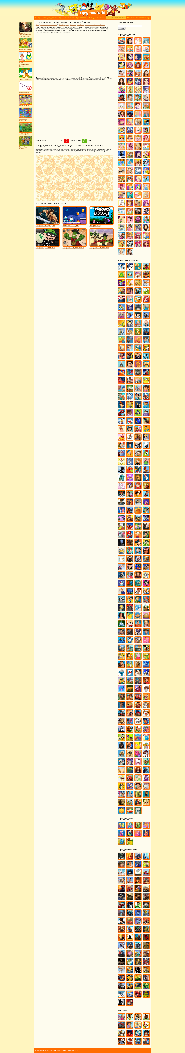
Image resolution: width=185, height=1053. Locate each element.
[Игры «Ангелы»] (138, 43)
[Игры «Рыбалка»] (130, 964)
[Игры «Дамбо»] (138, 391)
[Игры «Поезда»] (121, 956)
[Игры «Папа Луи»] (121, 173)
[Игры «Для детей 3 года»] (138, 827)
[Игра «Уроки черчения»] (25, 91)
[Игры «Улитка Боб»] (130, 732)
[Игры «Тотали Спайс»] (130, 715)
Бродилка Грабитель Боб (45, 248)
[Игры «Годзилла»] (121, 891)
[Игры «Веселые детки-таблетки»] (130, 68)
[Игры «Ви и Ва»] (138, 68)
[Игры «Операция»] (130, 165)
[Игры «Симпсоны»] (130, 667)
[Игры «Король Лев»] (146, 472)
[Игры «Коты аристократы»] (121, 488)
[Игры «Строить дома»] (130, 214)
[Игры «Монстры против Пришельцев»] (138, 561)
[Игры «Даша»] (146, 391)
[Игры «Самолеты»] (121, 972)
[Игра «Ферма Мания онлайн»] (25, 145)
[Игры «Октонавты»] (138, 585)
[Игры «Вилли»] (146, 875)
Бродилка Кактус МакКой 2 (73, 248)
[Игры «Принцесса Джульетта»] (138, 189)
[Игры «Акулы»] (146, 858)
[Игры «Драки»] (138, 899)
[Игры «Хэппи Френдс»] (121, 780)
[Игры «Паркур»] (121, 948)
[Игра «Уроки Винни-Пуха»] (25, 48)
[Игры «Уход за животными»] (121, 230)
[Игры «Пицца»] (121, 181)
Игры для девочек (50, 18)
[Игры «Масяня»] (138, 537)
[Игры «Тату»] (121, 222)
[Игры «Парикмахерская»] (130, 173)
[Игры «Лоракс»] (138, 512)
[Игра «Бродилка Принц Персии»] (47, 224)
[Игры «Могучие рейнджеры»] (146, 923)
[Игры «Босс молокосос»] (146, 326)
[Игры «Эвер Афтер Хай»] (146, 246)
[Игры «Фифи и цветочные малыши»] (146, 748)
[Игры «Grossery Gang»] (138, 277)
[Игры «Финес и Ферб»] (138, 748)
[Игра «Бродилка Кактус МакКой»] (101, 246)
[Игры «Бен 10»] (146, 867)
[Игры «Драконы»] (146, 899)
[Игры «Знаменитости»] (130, 100)
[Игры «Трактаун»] (138, 715)
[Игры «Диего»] (146, 407)
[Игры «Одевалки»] (121, 165)
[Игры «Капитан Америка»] (130, 915)
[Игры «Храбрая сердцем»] (138, 772)
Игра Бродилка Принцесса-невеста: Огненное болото (87, 25)
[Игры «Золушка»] (146, 439)
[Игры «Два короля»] (121, 399)
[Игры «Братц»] (121, 59)
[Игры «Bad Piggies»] (121, 277)
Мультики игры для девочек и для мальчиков (51, 1050)
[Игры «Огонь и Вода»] (130, 585)
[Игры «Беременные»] (138, 51)
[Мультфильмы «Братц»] (138, 1019)
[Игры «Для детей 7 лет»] (138, 836)
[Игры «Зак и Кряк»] (146, 431)
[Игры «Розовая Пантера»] (146, 642)
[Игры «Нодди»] (146, 569)
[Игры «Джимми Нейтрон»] (121, 407)
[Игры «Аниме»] (146, 43)
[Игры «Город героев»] (121, 383)
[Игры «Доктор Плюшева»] (130, 415)
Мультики (130, 18)
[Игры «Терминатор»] (146, 980)
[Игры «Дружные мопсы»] (146, 423)
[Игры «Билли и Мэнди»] (130, 326)
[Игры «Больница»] (146, 51)
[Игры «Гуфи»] (130, 391)
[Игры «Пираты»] (130, 948)
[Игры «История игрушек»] (130, 448)
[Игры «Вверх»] (130, 342)
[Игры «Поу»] (146, 618)
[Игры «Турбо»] (146, 723)
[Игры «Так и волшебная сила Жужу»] (121, 699)
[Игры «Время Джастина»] (130, 350)
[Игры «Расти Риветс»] (121, 634)
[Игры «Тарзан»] (130, 699)
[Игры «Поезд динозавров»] (146, 610)
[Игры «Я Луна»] (130, 254)
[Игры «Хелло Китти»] (138, 764)
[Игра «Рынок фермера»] (25, 132)
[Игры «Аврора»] (130, 285)
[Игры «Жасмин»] (130, 431)
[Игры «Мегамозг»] (121, 545)
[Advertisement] (67, 55)
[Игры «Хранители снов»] (146, 772)
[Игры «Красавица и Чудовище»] (130, 488)
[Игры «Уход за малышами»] (130, 230)
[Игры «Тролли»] (130, 723)
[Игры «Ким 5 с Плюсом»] (138, 464)
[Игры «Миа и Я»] (130, 149)
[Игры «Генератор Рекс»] (138, 883)
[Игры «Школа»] (121, 246)
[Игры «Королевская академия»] (146, 100)
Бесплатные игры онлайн (116, 18)
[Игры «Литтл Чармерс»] (121, 124)
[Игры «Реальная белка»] (138, 634)
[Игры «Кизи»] (146, 456)
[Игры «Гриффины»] (138, 383)
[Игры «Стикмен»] (138, 972)
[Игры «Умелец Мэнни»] (138, 732)
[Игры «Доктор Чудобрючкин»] (138, 415)
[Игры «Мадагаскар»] (138, 521)
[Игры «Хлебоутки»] (146, 764)
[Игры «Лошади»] (138, 124)
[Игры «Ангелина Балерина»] (130, 301)
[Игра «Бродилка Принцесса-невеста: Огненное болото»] (25, 31)
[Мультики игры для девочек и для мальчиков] (92, 15)
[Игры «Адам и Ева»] (138, 285)
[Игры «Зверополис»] (130, 439)
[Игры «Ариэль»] (146, 301)
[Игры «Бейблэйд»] (138, 867)
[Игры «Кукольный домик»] (130, 108)
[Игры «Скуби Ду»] (138, 667)
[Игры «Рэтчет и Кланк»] (138, 650)
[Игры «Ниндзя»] (130, 940)
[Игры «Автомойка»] (121, 43)
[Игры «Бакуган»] (121, 867)
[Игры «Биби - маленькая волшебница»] (121, 326)
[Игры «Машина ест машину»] (130, 923)
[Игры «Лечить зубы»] (138, 116)
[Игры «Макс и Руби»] (121, 529)
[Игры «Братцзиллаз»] (130, 59)
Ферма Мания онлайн (23, 147)
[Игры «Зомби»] (146, 907)
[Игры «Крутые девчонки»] (121, 496)
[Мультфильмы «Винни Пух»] (146, 1019)
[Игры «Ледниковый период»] (138, 504)
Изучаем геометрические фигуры (24, 64)
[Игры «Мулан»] (130, 569)
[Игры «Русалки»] (130, 197)
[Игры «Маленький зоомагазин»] (146, 132)
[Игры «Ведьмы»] (121, 68)
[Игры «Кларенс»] (146, 464)
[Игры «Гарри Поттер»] (130, 366)
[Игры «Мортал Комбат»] (121, 932)
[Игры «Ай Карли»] (130, 43)
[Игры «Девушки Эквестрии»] (138, 84)
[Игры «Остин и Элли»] (138, 165)
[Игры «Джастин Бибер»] (146, 84)
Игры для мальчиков (96, 18)
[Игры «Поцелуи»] (130, 189)
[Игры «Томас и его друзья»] (121, 715)
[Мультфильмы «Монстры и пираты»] (146, 1036)
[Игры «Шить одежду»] (146, 238)
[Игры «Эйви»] (121, 254)
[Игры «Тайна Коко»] (138, 691)
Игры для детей (81, 18)
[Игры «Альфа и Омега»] (138, 293)
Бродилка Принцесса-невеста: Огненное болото (25, 34)
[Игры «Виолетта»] (121, 76)
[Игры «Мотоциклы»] (130, 932)
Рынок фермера (24, 134)
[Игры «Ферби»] (146, 740)
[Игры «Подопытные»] (130, 610)
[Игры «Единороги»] (146, 92)
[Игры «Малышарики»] (121, 537)
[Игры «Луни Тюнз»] (146, 512)
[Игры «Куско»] (146, 496)
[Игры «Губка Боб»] (146, 383)
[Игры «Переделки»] (146, 173)
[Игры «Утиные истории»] (121, 740)
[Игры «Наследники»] (138, 157)
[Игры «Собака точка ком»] (138, 675)
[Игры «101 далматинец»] (121, 269)
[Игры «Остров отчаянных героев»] (146, 585)
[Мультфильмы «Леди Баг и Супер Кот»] (130, 1036)
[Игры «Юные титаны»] (130, 1005)
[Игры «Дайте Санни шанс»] (146, 76)
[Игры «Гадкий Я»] (138, 358)
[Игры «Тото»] (138, 222)
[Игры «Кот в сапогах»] (138, 480)
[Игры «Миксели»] (146, 545)
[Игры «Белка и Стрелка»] (130, 318)
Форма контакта (73, 1050)
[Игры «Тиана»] (121, 707)
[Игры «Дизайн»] (121, 92)
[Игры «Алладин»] (130, 293)
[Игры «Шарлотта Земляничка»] (138, 238)
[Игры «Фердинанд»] (121, 748)
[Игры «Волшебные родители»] (146, 342)
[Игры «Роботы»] (138, 956)
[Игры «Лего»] (146, 915)
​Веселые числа (24, 105)
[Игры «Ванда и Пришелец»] (121, 342)
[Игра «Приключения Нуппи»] (74, 224)
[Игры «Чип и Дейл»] (121, 788)
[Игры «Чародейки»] (130, 238)
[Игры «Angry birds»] (146, 269)
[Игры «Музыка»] (121, 157)
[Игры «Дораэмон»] (130, 423)
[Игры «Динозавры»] (130, 899)
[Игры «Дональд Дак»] (121, 423)
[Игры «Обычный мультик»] (146, 577)
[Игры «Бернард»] (146, 318)
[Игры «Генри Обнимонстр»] (146, 366)
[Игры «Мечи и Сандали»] (138, 923)
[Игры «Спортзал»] (138, 206)
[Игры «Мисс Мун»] (130, 553)
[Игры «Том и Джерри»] (146, 707)
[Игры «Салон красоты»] (138, 197)
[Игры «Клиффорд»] (130, 472)
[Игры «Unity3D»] (121, 858)
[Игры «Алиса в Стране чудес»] (121, 293)
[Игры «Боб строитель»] (138, 326)
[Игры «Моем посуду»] (146, 149)
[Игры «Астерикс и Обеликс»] (121, 310)
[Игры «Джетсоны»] (146, 399)
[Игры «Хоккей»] (121, 996)
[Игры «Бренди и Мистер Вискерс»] (130, 334)
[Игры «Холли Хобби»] (121, 772)
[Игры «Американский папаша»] (121, 301)
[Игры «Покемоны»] (130, 618)
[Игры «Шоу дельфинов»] (130, 797)
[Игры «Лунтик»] (121, 521)
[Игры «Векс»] (138, 875)
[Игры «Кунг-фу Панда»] (138, 496)
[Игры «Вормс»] (130, 883)
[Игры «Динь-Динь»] (130, 92)
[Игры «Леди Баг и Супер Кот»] (130, 116)
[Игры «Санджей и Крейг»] (130, 659)
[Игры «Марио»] (130, 537)
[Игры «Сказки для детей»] (130, 844)
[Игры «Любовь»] (146, 124)
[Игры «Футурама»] (121, 764)
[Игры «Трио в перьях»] (121, 723)
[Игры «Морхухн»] (146, 561)
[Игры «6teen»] (138, 269)
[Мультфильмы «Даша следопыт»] (130, 1027)
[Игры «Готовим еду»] (138, 76)
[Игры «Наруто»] (121, 940)
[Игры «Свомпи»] (146, 659)
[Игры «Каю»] (130, 456)
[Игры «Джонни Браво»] (138, 407)
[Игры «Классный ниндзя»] (121, 472)
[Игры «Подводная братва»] (121, 610)
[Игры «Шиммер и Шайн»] (121, 797)
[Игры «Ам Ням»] (146, 293)
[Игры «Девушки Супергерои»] (130, 84)
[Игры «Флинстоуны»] (121, 756)
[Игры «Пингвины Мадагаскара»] (121, 602)
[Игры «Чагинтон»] (130, 780)
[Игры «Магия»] (130, 132)
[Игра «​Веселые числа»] (25, 104)
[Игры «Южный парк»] (130, 813)
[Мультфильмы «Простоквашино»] (130, 1044)
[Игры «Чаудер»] (146, 780)
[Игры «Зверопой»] (121, 439)
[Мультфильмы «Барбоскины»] (130, 1019)
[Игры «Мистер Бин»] (138, 553)
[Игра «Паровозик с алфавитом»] (25, 117)
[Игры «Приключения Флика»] (121, 626)
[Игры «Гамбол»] (146, 358)
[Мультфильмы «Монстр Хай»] (138, 1036)
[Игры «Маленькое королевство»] (138, 529)
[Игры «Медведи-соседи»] (130, 545)
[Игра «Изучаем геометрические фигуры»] (25, 61)
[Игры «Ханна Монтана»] (146, 230)
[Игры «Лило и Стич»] (130, 512)
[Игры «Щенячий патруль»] (146, 797)
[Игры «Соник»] (146, 675)
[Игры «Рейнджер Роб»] (146, 634)
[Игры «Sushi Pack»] (121, 285)
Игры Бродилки (64, 25)
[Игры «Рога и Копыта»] (138, 642)
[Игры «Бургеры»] (146, 59)
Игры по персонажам (66, 18)
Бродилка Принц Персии (45, 226)
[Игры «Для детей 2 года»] (130, 827)
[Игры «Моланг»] (121, 561)
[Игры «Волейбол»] (121, 883)
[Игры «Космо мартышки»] (130, 480)
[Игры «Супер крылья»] (130, 683)
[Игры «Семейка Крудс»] (121, 667)
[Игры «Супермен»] (121, 980)
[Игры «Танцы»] (146, 214)
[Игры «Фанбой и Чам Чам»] (130, 740)
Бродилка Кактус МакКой (99, 248)
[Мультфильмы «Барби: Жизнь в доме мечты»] (121, 1019)
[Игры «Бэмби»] (138, 334)
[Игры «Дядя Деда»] (121, 431)
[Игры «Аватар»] (130, 858)
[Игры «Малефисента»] (146, 529)
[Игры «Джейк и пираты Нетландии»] (138, 399)
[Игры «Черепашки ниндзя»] (146, 996)
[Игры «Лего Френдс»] (121, 116)
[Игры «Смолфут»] (146, 667)
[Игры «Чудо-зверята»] (130, 788)
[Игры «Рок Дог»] (121, 650)
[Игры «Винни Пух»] (138, 342)
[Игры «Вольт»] (121, 350)
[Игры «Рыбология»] (130, 650)
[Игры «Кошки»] (121, 108)
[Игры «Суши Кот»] (121, 691)
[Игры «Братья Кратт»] (121, 334)
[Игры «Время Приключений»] (138, 350)
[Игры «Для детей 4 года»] (146, 827)
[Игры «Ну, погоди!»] (130, 577)
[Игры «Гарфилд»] (138, 366)
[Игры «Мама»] (146, 141)
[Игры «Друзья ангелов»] (138, 92)
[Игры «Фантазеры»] (138, 740)
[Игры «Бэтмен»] (130, 875)
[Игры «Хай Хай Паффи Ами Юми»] (130, 764)
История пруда (95, 226)
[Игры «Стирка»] (121, 214)
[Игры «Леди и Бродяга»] (130, 504)
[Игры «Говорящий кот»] (138, 374)
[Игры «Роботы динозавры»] (146, 956)
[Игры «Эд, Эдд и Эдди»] (130, 805)
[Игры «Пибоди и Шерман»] (138, 594)
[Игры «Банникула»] (130, 310)
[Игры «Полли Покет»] (138, 181)
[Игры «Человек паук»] (138, 996)
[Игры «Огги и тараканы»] (121, 585)
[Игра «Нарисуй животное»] (25, 77)
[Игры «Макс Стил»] (121, 923)
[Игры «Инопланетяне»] (121, 915)
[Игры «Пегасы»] (138, 173)
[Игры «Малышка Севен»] (130, 141)
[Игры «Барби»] (121, 51)
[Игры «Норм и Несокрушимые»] (121, 577)
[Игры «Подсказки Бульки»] (138, 610)
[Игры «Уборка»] (146, 222)
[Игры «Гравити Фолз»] (130, 383)
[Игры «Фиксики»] (130, 748)
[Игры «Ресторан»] (121, 197)
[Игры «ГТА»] (146, 891)
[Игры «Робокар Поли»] (130, 642)
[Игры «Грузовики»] (138, 891)
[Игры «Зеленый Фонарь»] (138, 907)
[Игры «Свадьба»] (146, 197)
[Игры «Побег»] (138, 948)
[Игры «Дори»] (138, 423)
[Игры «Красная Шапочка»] (138, 488)
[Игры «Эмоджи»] (121, 813)
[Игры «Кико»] (130, 464)
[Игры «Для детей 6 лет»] (130, 836)
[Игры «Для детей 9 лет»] (121, 844)
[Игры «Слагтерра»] (130, 972)
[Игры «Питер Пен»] (138, 602)
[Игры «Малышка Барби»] (121, 141)
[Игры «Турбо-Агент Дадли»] (121, 732)
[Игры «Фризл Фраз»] (138, 756)
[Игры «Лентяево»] (121, 512)
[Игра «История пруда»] (101, 224)
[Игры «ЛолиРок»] (130, 124)
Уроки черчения (24, 92)
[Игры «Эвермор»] (121, 805)
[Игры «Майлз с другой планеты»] (146, 521)
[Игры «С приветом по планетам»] (146, 650)
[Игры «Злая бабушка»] (138, 439)
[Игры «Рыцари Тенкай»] (146, 964)
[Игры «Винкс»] (146, 68)
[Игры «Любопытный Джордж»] (130, 521)
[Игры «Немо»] (138, 569)
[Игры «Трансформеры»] (130, 988)
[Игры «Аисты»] (146, 285)
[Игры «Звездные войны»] (130, 907)
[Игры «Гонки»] (130, 891)
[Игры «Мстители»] (138, 932)
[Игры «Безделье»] (130, 51)
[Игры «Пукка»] (130, 626)
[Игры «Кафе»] (138, 100)
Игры (37, 25)
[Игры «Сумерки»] (138, 214)
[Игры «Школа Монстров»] (130, 246)
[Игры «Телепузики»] (146, 699)
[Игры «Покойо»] (138, 618)
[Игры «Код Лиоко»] (138, 915)
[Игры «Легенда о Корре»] (121, 504)
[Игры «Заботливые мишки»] (138, 431)
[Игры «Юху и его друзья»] (138, 813)
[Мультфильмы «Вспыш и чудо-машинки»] (121, 1027)
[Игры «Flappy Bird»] (130, 277)
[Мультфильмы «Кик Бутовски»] (146, 1027)
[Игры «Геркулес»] (121, 374)
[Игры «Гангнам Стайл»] (121, 366)
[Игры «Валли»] (146, 334)
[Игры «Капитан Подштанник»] (121, 456)
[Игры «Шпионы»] (121, 1005)
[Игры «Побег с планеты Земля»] (146, 602)
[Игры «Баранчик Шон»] (138, 310)
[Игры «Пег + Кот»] (121, 594)
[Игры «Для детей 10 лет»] (121, 827)
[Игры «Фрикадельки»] (146, 756)
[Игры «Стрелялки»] (146, 972)
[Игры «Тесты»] (130, 222)
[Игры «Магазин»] (121, 132)
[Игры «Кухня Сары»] (138, 108)
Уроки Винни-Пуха (25, 49)
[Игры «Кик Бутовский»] (121, 464)
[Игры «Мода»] (138, 149)
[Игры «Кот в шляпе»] (146, 480)
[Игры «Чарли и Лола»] (138, 780)
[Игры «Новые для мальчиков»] (138, 940)
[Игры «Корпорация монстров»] (121, 480)
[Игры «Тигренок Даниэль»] (130, 707)
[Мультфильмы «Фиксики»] (146, 1044)
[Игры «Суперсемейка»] (146, 683)
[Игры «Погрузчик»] (146, 948)
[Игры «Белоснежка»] (138, 318)
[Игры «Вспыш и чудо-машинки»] (130, 358)
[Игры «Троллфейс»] (138, 723)
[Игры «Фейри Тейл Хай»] (138, 230)
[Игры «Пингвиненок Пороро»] (146, 594)
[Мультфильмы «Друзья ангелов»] (138, 1027)
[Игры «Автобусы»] (138, 858)
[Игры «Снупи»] (130, 675)
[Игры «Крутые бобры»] (146, 488)
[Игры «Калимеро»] (146, 448)
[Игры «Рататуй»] (130, 634)
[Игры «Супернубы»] (138, 683)
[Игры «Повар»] (130, 181)
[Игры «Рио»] (121, 642)
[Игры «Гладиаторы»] (146, 883)
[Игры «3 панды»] (130, 269)
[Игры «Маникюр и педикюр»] (121, 149)
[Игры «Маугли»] (146, 537)
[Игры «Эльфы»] (146, 805)
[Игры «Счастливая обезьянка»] (130, 691)
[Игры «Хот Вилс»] (130, 996)
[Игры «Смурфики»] (121, 675)
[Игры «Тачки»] (138, 699)
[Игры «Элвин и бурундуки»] (138, 805)
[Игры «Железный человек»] (121, 907)
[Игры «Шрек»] (138, 797)
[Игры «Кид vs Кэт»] (138, 456)
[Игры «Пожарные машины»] (130, 956)
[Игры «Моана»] (146, 553)
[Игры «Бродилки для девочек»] (138, 59)
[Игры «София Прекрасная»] (130, 206)
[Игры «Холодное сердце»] (121, 238)
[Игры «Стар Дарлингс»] (146, 206)
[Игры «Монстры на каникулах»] (130, 561)
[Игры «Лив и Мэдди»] (146, 116)
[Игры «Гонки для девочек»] (130, 76)
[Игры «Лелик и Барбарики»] (146, 504)
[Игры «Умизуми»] (146, 732)
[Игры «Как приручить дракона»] (138, 448)
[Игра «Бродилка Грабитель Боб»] (47, 246)
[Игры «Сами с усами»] (121, 659)
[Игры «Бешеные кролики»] (121, 875)
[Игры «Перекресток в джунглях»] (130, 594)
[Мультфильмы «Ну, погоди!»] (121, 1044)
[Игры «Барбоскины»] (121, 318)
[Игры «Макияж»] (138, 132)
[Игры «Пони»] (146, 181)
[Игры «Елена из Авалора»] (121, 100)
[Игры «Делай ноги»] (130, 399)
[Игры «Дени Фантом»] (121, 899)
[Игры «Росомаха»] (121, 964)
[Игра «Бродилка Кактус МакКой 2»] (74, 246)
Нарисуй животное (25, 79)
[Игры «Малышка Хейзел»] (138, 141)
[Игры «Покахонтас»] (121, 618)
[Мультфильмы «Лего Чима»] (121, 1036)
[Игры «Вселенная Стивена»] (121, 358)
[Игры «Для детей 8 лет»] (146, 836)
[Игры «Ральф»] (138, 626)
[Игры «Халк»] (146, 988)
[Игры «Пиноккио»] (130, 602)
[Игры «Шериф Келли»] (146, 788)
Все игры (38, 18)
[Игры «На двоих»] (130, 157)
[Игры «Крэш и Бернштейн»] (130, 496)
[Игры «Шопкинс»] (138, 246)
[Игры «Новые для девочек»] (146, 157)
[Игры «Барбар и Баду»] (146, 310)
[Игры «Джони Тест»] (130, 407)
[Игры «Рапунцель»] (146, 626)
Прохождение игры (143, 18)
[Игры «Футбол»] (138, 988)
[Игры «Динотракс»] (121, 415)
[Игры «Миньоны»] (121, 553)
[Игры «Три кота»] (146, 715)
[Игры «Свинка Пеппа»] (138, 659)
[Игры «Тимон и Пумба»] (138, 707)
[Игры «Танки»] (138, 980)
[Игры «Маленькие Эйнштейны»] (130, 529)
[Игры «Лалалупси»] (146, 108)
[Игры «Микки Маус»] (138, 545)
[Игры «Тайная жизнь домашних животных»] (146, 691)
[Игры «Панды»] (146, 165)
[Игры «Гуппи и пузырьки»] (121, 391)
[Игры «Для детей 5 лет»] (121, 836)
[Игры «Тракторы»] (121, 988)
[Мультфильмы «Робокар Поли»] (138, 1044)
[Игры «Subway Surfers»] (146, 277)
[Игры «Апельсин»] (138, 301)
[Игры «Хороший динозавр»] (130, 772)
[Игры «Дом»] (146, 415)
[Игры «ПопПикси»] (121, 189)
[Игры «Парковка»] (146, 940)
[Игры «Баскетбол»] (130, 867)
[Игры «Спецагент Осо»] (121, 683)
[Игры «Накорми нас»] (146, 932)
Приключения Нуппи (71, 226)
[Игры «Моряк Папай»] (121, 569)
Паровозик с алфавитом (23, 119)
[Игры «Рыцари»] (138, 964)
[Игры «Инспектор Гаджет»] (121, 448)
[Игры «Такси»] (130, 980)
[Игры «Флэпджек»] (130, 756)
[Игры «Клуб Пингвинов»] (138, 472)
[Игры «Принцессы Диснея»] (146, 189)
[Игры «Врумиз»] (146, 350)
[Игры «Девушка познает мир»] (121, 84)
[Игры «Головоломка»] (146, 374)
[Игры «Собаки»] (121, 206)
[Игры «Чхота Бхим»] (138, 788)
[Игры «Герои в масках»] (130, 374)
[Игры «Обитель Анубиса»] (138, 577)
